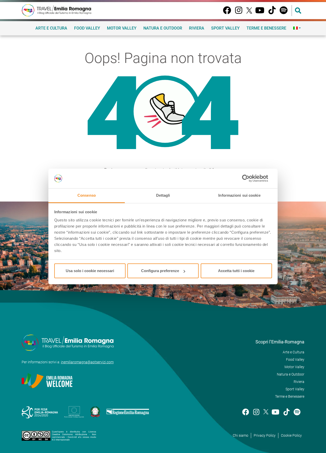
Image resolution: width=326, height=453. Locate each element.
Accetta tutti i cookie (236, 271)
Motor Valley (122, 28)
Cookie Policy (291, 435)
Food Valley (87, 28)
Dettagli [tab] (163, 195)
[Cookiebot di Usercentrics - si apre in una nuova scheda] (249, 178)
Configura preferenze (160, 271)
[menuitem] (297, 28)
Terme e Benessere (266, 28)
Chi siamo (240, 435)
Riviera (196, 28)
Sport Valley (225, 28)
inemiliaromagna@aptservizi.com (87, 362)
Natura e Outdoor (162, 28)
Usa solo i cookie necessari (90, 271)
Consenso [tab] (86, 195)
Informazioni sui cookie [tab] (239, 195)
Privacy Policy (265, 435)
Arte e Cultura (51, 28)
